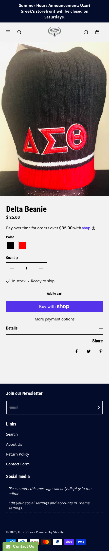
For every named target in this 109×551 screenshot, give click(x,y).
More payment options (55, 319)
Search (12, 434)
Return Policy (17, 454)
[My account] (86, 32)
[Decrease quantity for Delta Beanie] (11, 268)
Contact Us (22, 546)
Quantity (12, 258)
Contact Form (18, 464)
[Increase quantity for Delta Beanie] (41, 268)
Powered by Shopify (50, 532)
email (13, 407)
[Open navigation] (11, 32)
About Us (14, 444)
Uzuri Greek (26, 532)
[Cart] (97, 32)
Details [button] (11, 328)
